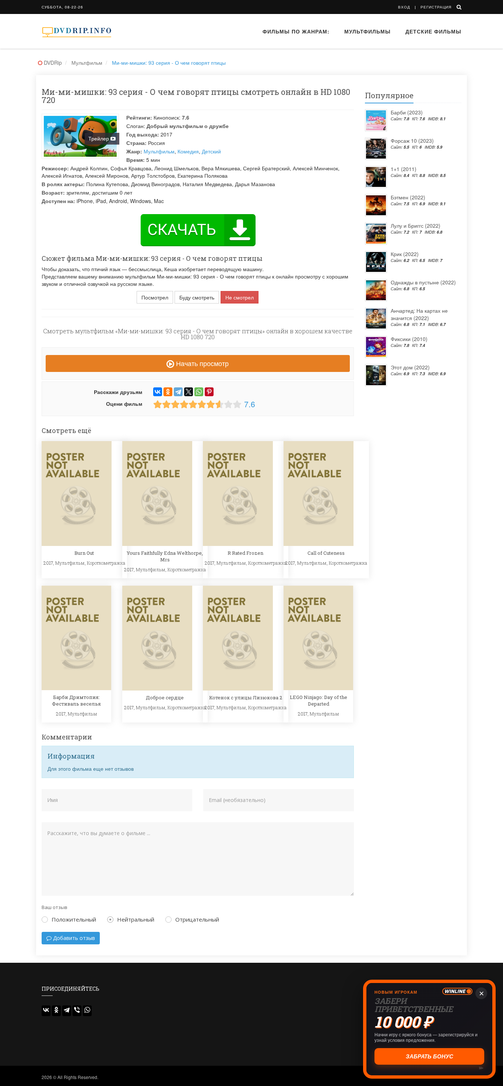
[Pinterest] (209, 391)
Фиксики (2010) (409, 339)
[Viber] (77, 1010)
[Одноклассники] (167, 391)
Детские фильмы (433, 31)
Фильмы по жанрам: (296, 31)
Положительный (74, 919)
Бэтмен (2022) (408, 197)
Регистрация (436, 7)
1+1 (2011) (403, 169)
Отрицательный (197, 919)
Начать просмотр (201, 363)
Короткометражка (106, 563)
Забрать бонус (429, 1056)
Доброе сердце (165, 697)
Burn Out (84, 553)
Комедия (188, 151)
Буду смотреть (196, 297)
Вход (404, 7)
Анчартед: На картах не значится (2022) (419, 314)
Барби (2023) (407, 112)
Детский (211, 151)
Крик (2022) (405, 254)
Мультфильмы (367, 31)
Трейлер (99, 138)
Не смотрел (239, 297)
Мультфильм (159, 151)
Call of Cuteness (326, 553)
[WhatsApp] (198, 391)
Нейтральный (135, 919)
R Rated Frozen (245, 553)
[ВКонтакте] (157, 391)
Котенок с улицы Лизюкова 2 (245, 697)
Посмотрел (154, 297)
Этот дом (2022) (410, 367)
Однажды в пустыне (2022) (423, 282)
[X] (188, 391)
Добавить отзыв (73, 937)
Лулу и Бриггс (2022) (415, 225)
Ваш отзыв (54, 907)
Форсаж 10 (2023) (412, 140)
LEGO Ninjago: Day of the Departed (318, 700)
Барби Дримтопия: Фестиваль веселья (76, 700)
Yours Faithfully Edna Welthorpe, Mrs (165, 556)
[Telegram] (178, 391)
